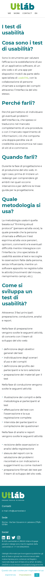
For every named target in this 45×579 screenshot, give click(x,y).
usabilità (23, 77)
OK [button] (37, 575)
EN (36, 13)
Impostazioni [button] (25, 575)
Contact (27, 13)
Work (17, 13)
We (9, 13)
